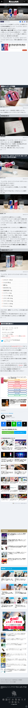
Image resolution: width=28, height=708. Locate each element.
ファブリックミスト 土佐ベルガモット (20, 503)
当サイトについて (8, 679)
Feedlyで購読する (7, 432)
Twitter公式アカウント (17, 346)
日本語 (24, 1)
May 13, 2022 (7, 341)
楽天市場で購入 (18, 381)
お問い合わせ (15, 679)
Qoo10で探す (18, 393)
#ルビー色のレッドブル (13, 336)
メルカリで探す (18, 383)
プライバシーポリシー (5, 681)
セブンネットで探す (18, 395)
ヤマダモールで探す (18, 389)
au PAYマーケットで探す (17, 387)
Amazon (21, 365)
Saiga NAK (14, 2)
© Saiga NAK (14, 704)
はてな (19, 423)
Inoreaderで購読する (20, 432)
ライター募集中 (13, 681)
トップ (3, 679)
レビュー (2, 21)
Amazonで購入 (18, 379)
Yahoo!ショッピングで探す (18, 385)
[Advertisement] (14, 69)
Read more (23, 405)
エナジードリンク (5, 413)
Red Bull (11, 413)
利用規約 (20, 679)
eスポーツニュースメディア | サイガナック (14, 697)
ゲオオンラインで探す (18, 391)
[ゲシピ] (14, 630)
